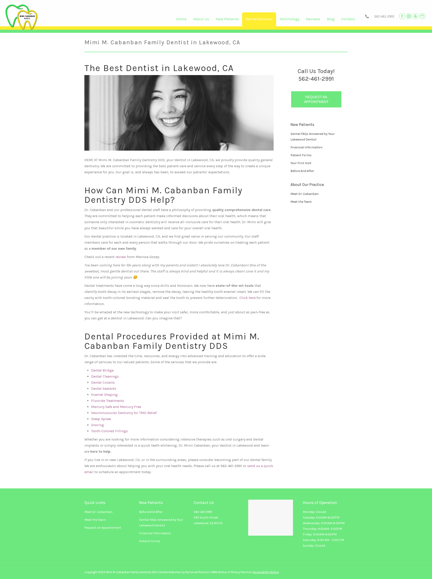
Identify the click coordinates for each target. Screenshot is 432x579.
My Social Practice (197, 572)
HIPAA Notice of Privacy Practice (231, 572)
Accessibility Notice (266, 572)
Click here (247, 298)
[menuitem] (181, 20)
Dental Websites (170, 572)
